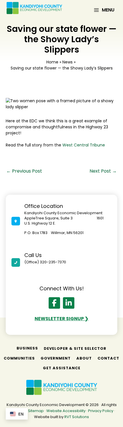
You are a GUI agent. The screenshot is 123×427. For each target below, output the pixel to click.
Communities (19, 358)
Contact (108, 358)
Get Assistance (61, 368)
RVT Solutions (76, 417)
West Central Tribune (84, 145)
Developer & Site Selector (75, 348)
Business (27, 348)
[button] (54, 303)
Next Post (103, 171)
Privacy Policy (100, 411)
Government (56, 358)
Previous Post (24, 171)
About (84, 358)
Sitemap (36, 411)
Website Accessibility (66, 411)
